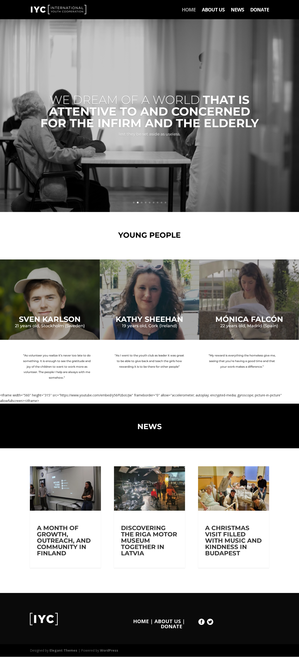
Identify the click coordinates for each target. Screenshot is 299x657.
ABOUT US (213, 10)
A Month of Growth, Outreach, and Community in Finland (64, 540)
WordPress (109, 650)
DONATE (259, 10)
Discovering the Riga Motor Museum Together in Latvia (149, 540)
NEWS (237, 10)
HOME (189, 10)
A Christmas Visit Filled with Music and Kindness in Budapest (233, 540)
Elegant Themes (63, 650)
